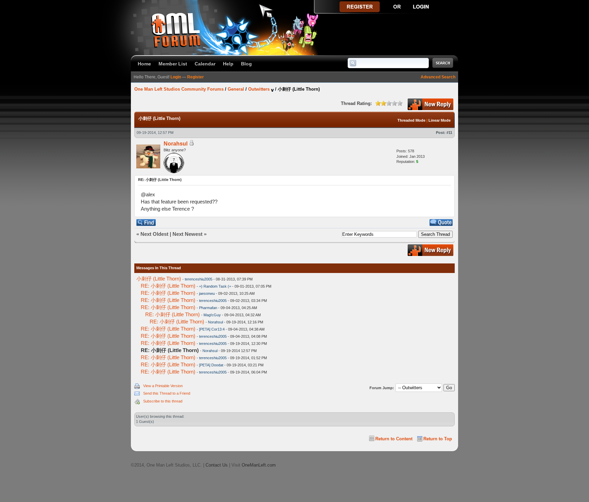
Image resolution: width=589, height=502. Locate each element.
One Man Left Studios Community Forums (179, 89)
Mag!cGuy (212, 315)
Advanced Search (438, 77)
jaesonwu (207, 293)
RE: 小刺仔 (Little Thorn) (168, 286)
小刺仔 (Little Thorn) (158, 279)
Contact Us (217, 465)
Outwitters (259, 89)
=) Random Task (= (215, 286)
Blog (246, 63)
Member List (172, 63)
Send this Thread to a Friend (166, 393)
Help (228, 63)
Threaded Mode (411, 120)
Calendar (205, 63)
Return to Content (393, 438)
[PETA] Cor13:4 (212, 329)
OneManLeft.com (259, 465)
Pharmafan (208, 308)
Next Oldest (154, 234)
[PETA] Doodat (211, 365)
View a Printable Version (163, 386)
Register (195, 77)
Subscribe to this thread (162, 401)
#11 (449, 133)
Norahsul (175, 144)
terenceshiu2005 (198, 279)
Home (144, 63)
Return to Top (437, 438)
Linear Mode (439, 120)
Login (175, 77)
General (236, 89)
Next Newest (187, 234)
